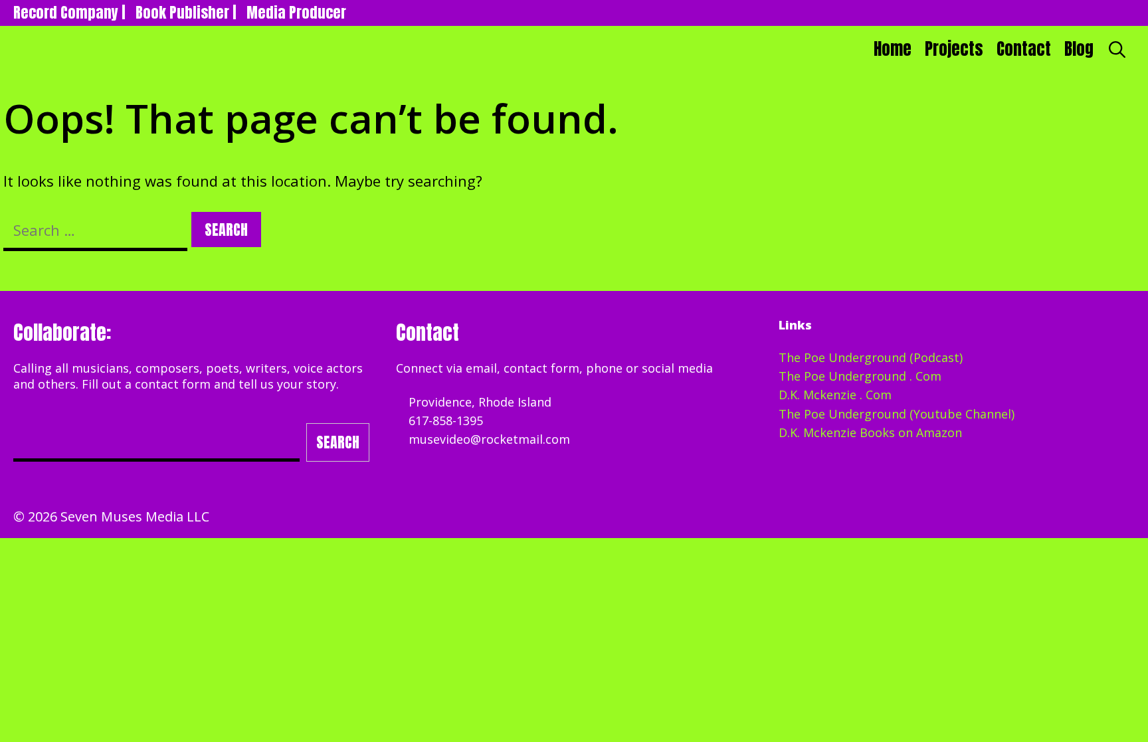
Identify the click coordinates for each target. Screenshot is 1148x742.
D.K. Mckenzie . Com (835, 395)
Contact (1024, 49)
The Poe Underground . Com (860, 376)
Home (892, 49)
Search (337, 442)
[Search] (1117, 49)
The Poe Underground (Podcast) (871, 357)
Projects (954, 49)
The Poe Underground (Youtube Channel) (896, 414)
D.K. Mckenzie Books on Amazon (870, 432)
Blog (1079, 49)
